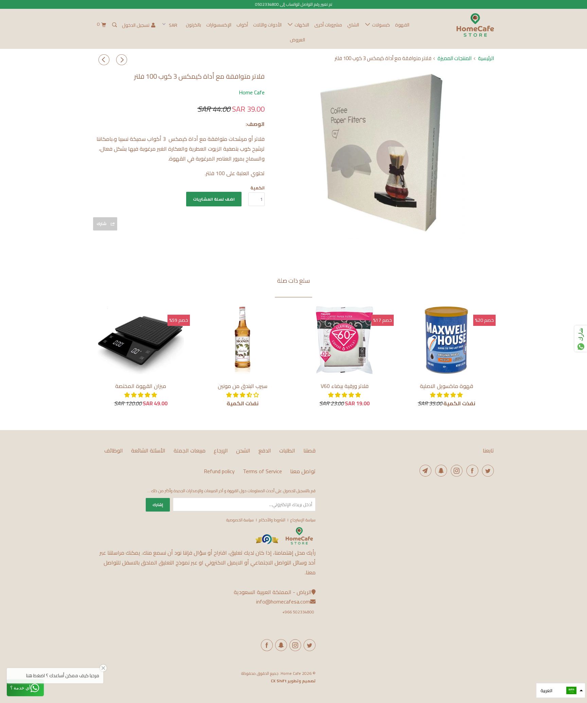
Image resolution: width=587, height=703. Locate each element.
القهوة (402, 24)
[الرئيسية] (299, 543)
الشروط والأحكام (272, 520)
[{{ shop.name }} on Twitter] (308, 645)
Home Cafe (252, 92)
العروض (297, 39)
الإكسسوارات (218, 24)
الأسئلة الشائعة (148, 451)
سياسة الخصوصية (240, 520)
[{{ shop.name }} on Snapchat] (280, 645)
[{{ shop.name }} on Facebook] (266, 645)
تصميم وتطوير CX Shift (293, 681)
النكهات (300, 24)
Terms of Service (262, 471)
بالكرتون (193, 24)
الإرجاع (221, 451)
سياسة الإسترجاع (303, 520)
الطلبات (287, 451)
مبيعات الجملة (190, 451)
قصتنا (309, 451)
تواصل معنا (303, 471)
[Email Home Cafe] (424, 471)
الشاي (353, 24)
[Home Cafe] (459, 25)
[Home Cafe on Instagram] (455, 471)
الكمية (257, 188)
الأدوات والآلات (267, 24)
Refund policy (219, 471)
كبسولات (380, 24)
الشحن (243, 451)
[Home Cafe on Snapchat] (440, 471)
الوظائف (113, 451)
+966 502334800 (298, 612)
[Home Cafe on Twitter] (487, 471)
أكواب (242, 24)
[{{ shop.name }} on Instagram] (294, 645)
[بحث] (114, 25)
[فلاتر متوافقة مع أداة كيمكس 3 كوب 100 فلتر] (382, 154)
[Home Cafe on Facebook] (471, 471)
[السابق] (120, 60)
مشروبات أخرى (328, 24)
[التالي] (102, 60)
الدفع (265, 451)
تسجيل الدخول (135, 25)
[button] (446, 395)
